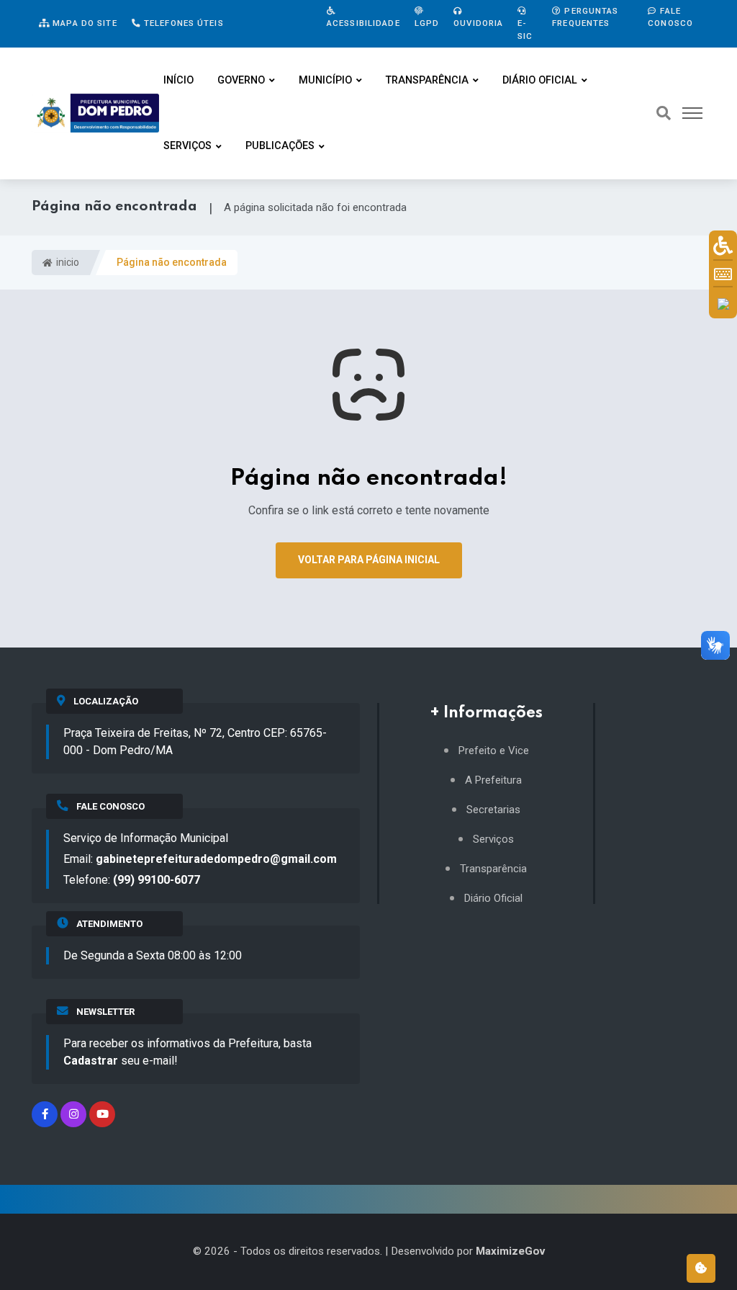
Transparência (427, 80)
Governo (241, 80)
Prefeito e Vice (493, 750)
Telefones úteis (182, 23)
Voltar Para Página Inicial (369, 559)
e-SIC (525, 29)
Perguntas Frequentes (585, 17)
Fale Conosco (670, 17)
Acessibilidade (363, 23)
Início (178, 80)
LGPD (427, 23)
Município (325, 80)
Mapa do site (83, 23)
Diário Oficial (539, 80)
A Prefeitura (493, 780)
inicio (66, 262)
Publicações (280, 146)
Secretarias (493, 810)
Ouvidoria (478, 23)
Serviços (187, 146)
